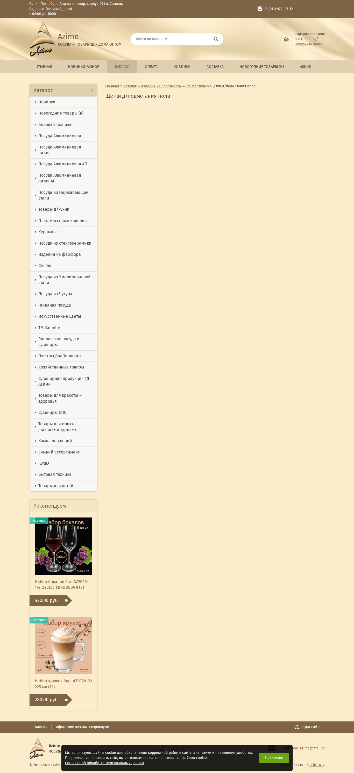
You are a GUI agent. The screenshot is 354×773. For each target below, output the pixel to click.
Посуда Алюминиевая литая (59, 150)
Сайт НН (316, 765)
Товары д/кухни (53, 209)
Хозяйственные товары (61, 367)
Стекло (44, 265)
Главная (44, 67)
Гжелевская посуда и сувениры (59, 341)
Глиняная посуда (54, 305)
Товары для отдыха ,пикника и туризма (57, 426)
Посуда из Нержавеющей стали (63, 195)
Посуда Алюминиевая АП (62, 163)
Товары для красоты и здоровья (60, 398)
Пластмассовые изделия (62, 220)
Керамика (48, 231)
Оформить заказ (309, 44)
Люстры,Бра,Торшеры (59, 355)
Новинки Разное (83, 67)
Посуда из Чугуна (55, 293)
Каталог (122, 67)
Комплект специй (55, 440)
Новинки (182, 67)
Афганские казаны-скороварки (82, 727)
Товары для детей (55, 485)
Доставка (215, 67)
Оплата (151, 67)
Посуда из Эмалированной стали (64, 279)
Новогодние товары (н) (261, 67)
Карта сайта (311, 727)
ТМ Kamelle (49, 327)
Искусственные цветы (59, 316)
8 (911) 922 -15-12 (279, 9)
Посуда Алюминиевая (59, 135)
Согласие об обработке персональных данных (104, 763)
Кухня (43, 463)
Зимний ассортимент (59, 452)
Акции (305, 67)
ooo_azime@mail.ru (308, 748)
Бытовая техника (55, 124)
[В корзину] (286, 39)
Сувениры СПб (52, 412)
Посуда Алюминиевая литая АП (59, 178)
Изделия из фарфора (59, 254)
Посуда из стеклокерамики (64, 243)
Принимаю (274, 757)
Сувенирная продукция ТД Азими (63, 381)
